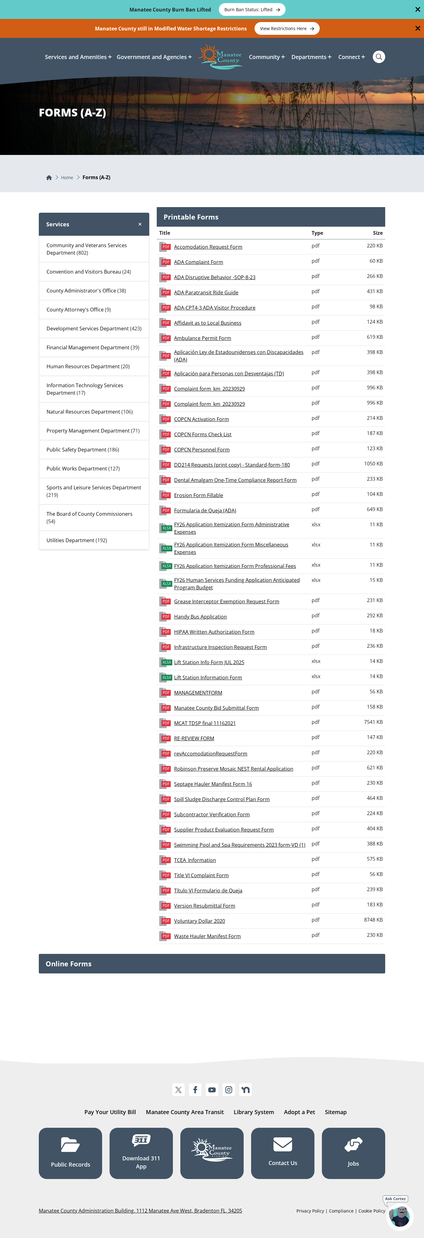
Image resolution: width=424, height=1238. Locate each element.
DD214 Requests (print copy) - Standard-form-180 (232, 464)
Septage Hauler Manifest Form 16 (213, 784)
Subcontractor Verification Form (212, 814)
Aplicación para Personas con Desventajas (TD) (229, 373)
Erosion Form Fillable (198, 495)
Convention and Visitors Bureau (84, 271)
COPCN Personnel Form (202, 449)
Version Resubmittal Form (204, 905)
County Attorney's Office (75, 309)
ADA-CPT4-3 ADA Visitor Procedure (214, 307)
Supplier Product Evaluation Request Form (224, 829)
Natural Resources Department (83, 411)
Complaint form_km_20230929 (209, 388)
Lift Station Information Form (208, 677)
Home (67, 177)
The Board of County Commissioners (90, 513)
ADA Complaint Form (198, 262)
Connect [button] (349, 57)
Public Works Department (77, 468)
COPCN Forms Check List (203, 434)
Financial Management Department (88, 347)
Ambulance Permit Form (202, 338)
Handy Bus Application (200, 616)
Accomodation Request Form (208, 246)
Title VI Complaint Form (201, 875)
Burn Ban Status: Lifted (249, 9)
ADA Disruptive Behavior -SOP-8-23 (214, 277)
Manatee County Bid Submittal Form (216, 708)
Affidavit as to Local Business (207, 323)
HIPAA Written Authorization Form (214, 631)
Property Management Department (88, 430)
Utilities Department (70, 540)
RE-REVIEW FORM (194, 738)
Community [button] (264, 57)
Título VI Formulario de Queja (208, 890)
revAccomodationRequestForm (210, 753)
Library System (254, 1112)
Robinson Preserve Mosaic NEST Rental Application (233, 768)
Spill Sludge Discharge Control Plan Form (222, 799)
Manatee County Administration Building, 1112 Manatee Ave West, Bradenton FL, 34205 (140, 1210)
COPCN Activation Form (201, 419)
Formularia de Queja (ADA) (205, 510)
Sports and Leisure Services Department (94, 487)
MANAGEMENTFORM (198, 692)
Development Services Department (88, 328)
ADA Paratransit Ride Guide (206, 292)
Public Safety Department (76, 449)
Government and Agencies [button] (152, 57)
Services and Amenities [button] (76, 57)
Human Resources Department (83, 366)
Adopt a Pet (299, 1112)
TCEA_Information (195, 860)
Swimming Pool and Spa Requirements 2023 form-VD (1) (239, 844)
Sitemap (336, 1112)
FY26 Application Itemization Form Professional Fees (235, 566)
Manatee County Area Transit (185, 1112)
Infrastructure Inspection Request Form (220, 647)
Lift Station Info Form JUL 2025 (209, 662)
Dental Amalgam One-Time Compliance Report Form (235, 480)
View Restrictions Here (284, 28)
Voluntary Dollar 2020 (199, 921)
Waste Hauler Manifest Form (207, 936)
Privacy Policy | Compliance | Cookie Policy (340, 1211)
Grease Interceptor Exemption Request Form (226, 601)
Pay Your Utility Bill (110, 1112)
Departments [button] (309, 57)
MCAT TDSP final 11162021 (205, 723)
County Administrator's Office (81, 290)
